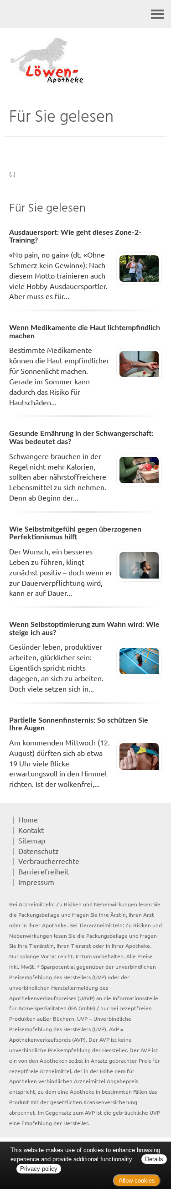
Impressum (36, 881)
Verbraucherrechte (48, 860)
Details (154, 1159)
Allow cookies (137, 1180)
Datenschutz (38, 850)
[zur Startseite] (85, 62)
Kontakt (31, 829)
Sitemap (31, 840)
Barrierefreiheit (43, 871)
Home (28, 819)
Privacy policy (38, 1168)
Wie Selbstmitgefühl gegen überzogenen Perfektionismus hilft (75, 533)
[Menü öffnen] (157, 14)
